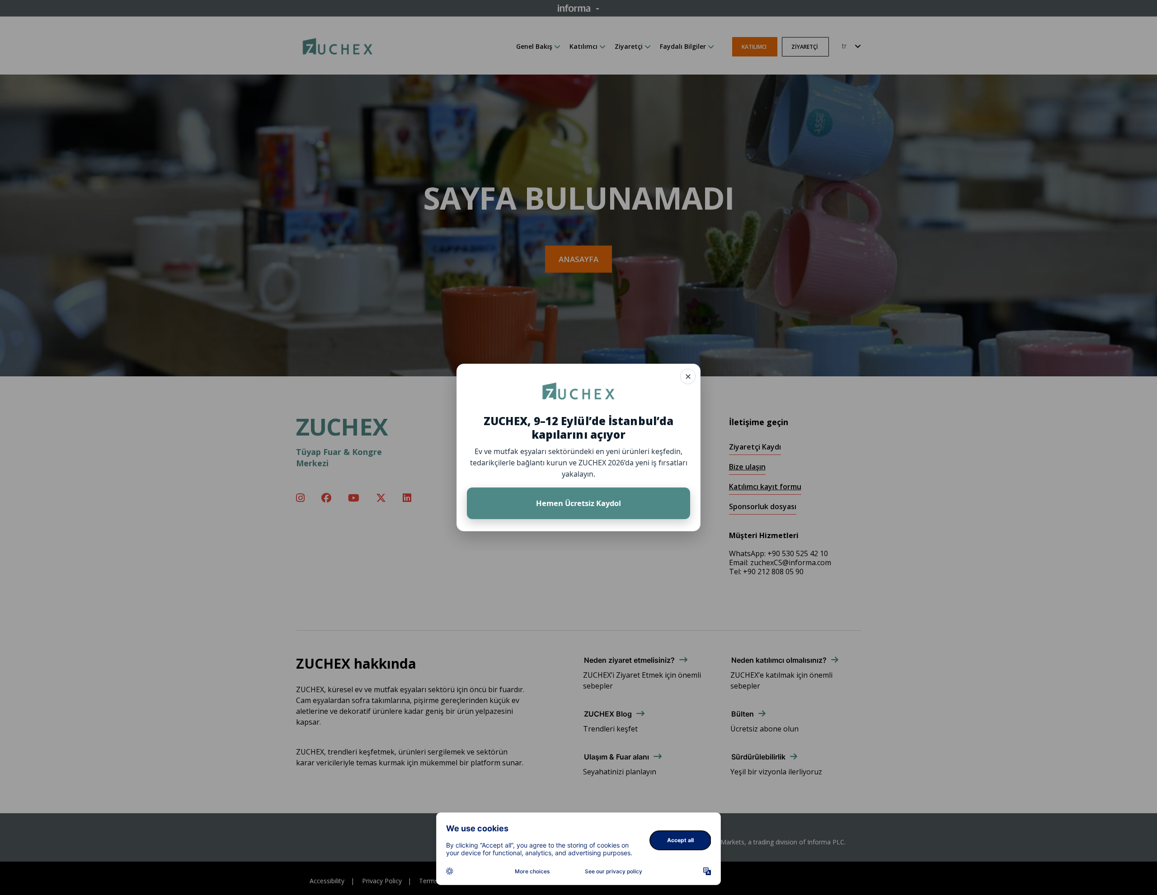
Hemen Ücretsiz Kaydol (578, 503)
